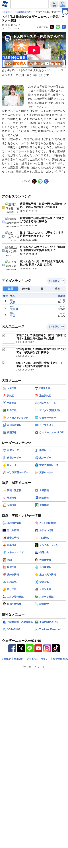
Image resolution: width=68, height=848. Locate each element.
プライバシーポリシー (38, 659)
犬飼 (12, 302)
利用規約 (18, 659)
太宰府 (14, 309)
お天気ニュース (23, 12)
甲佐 (12, 315)
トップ (6, 12)
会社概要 (6, 659)
